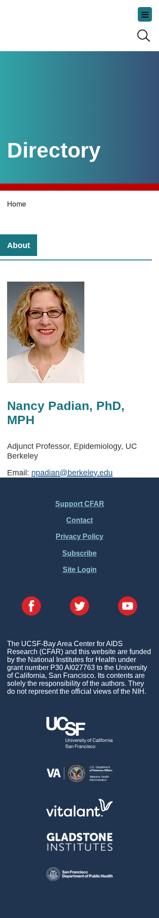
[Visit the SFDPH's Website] (79, 878)
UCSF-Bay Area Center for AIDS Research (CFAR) (51, 22)
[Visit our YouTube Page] (128, 607)
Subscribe (79, 553)
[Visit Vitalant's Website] (79, 814)
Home (16, 204)
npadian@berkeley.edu (72, 472)
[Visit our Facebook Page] (31, 607)
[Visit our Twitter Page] (79, 607)
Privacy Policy (79, 536)
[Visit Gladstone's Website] (79, 849)
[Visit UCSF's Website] (79, 745)
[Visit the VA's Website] (79, 780)
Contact (79, 520)
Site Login (80, 569)
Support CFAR (79, 504)
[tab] (18, 245)
